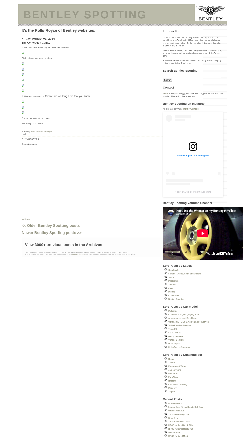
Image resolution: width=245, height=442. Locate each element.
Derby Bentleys (175, 336)
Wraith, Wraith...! (176, 411)
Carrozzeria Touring (177, 384)
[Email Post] (92, 134)
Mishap (171, 292)
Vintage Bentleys (176, 340)
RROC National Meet (178, 436)
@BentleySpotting (189, 109)
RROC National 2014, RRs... (181, 425)
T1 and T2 (173, 329)
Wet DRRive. (174, 432)
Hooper (171, 359)
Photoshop (173, 281)
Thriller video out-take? (179, 421)
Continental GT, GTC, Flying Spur (183, 314)
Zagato (171, 392)
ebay (170, 288)
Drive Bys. (173, 418)
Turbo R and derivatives (179, 325)
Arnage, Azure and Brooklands (183, 318)
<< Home (26, 219)
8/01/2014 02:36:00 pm (41, 131)
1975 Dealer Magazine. (179, 414)
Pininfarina (173, 373)
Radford (172, 381)
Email (165, 94)
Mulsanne (173, 311)
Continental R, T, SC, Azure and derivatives (188, 322)
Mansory (172, 388)
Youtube (172, 284)
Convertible (173, 295)
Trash (171, 277)
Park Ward (173, 377)
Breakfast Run (175, 403)
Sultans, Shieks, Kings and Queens (184, 274)
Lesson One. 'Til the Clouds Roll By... (185, 407)
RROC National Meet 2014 (180, 429)
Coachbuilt (173, 270)
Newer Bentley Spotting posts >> (52, 233)
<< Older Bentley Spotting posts (51, 225)
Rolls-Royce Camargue (179, 347)
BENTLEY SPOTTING (85, 15)
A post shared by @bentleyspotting (193, 191)
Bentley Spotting (176, 299)
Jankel (171, 362)
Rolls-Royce (174, 343)
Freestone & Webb (177, 366)
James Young (174, 370)
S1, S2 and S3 (174, 333)
